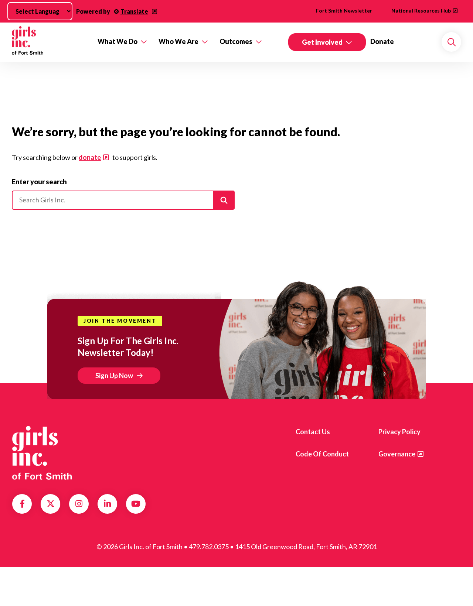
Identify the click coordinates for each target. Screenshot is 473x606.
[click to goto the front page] (42, 453)
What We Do (117, 41)
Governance (396, 454)
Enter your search (39, 182)
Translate (134, 11)
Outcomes (236, 41)
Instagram (79, 504)
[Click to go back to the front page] (49, 42)
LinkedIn (107, 504)
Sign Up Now (114, 376)
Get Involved (322, 42)
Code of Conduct (322, 454)
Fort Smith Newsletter (344, 10)
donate (90, 157)
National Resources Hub (421, 10)
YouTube (136, 504)
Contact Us (313, 432)
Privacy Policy (399, 432)
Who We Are (178, 41)
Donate (382, 41)
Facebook (22, 504)
